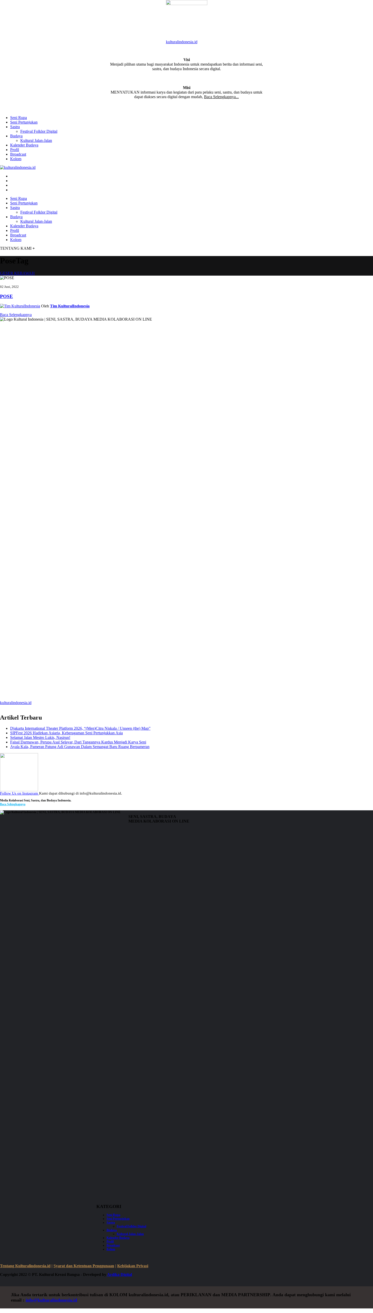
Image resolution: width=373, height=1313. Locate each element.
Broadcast (18, 154)
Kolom (15, 159)
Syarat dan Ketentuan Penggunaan (84, 1266)
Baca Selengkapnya (16, 314)
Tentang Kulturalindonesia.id (25, 1266)
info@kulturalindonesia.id (51, 1300)
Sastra (15, 127)
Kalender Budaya (24, 145)
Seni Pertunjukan (24, 122)
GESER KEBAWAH (17, 273)
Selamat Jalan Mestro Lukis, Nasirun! (40, 737)
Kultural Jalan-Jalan (36, 140)
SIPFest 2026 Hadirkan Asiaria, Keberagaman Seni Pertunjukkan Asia (66, 733)
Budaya (16, 136)
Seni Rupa (18, 117)
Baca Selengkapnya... (221, 97)
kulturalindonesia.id (181, 42)
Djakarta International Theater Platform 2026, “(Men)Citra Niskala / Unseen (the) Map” (80, 728)
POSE (6, 296)
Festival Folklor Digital (38, 131)
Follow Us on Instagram (19, 793)
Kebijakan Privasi (132, 1266)
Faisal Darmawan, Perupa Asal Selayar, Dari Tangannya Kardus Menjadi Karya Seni (78, 742)
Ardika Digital (119, 1274)
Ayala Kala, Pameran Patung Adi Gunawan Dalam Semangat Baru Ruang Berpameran (79, 746)
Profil (14, 149)
